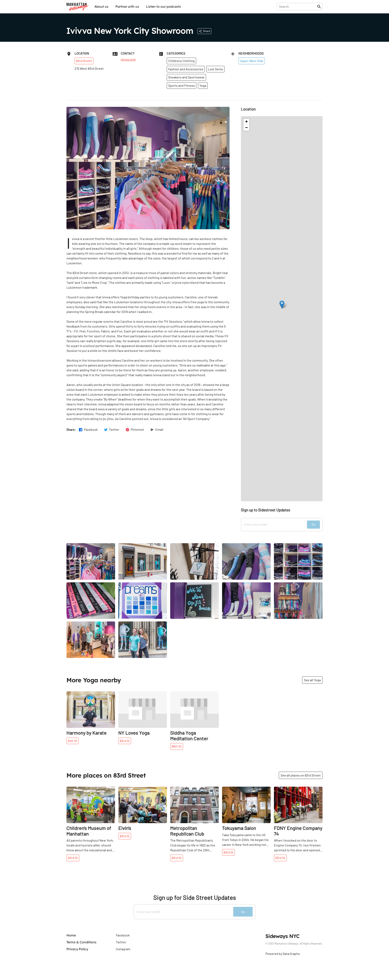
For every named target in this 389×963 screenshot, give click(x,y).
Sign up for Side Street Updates (194, 897)
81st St (72, 741)
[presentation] (297, 6)
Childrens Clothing (181, 61)
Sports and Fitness (181, 85)
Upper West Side (251, 61)
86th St (177, 746)
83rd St (125, 741)
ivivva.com (128, 59)
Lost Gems (215, 69)
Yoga (202, 85)
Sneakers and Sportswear (186, 77)
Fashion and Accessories (185, 69)
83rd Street (84, 61)
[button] (281, 304)
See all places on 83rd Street (301, 775)
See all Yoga (312, 680)
